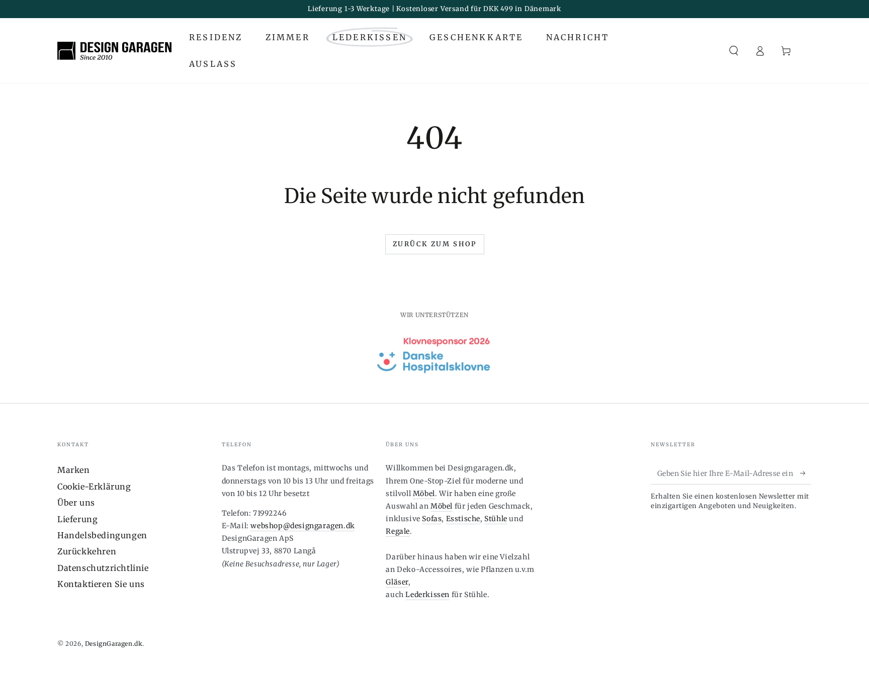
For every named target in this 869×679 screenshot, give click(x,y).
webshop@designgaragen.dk (302, 525)
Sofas (432, 518)
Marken (73, 470)
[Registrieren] (806, 473)
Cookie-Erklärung (94, 486)
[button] (734, 51)
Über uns (76, 503)
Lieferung (77, 519)
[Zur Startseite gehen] (114, 51)
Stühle (495, 518)
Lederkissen (427, 594)
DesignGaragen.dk (114, 643)
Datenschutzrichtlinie (103, 568)
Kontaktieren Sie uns (101, 584)
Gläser (397, 582)
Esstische (463, 518)
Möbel (424, 493)
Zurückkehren (86, 551)
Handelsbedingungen (102, 535)
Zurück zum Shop (435, 244)
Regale (398, 531)
